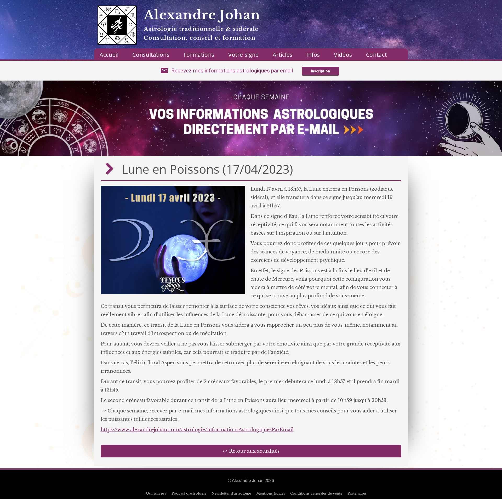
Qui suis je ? (156, 493)
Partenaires (357, 493)
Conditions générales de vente (316, 493)
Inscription (320, 71)
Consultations (150, 54)
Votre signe (243, 54)
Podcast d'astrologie (189, 493)
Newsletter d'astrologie (231, 493)
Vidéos (343, 54)
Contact (376, 54)
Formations (199, 54)
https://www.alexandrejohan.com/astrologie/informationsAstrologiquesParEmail (197, 430)
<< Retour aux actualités (251, 451)
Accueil (109, 54)
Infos (313, 54)
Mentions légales (270, 493)
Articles (283, 54)
